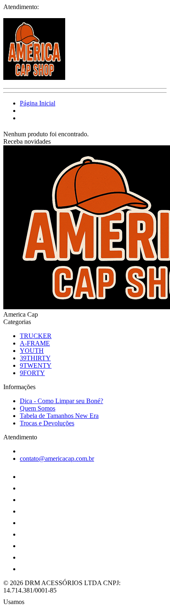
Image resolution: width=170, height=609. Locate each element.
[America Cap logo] (34, 77)
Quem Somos (37, 408)
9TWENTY (36, 365)
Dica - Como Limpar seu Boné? (61, 400)
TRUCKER (36, 335)
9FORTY (32, 372)
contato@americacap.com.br (57, 458)
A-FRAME (35, 343)
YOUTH (32, 350)
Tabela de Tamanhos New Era (59, 415)
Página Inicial (37, 103)
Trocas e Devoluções (47, 423)
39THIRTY (35, 358)
